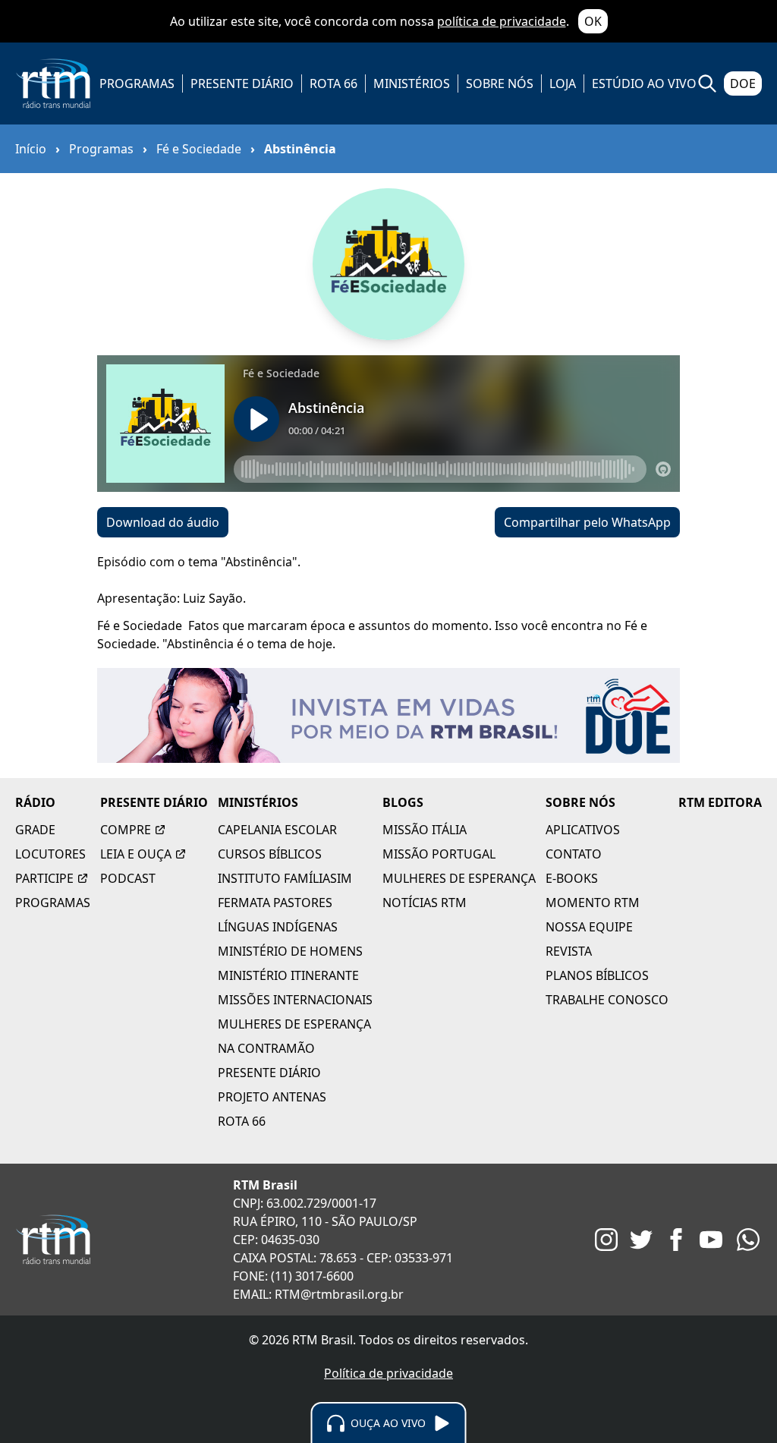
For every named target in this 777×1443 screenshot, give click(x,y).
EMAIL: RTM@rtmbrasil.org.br (318, 1294)
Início (30, 148)
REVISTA (569, 951)
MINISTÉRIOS (411, 83)
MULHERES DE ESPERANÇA (294, 1024)
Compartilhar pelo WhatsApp (587, 522)
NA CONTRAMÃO (266, 1048)
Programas (101, 148)
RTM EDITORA (720, 802)
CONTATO (574, 854)
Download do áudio (162, 522)
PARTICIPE (44, 878)
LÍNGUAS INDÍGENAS (278, 926)
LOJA (562, 83)
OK (593, 21)
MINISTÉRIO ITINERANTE (288, 975)
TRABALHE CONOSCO (607, 999)
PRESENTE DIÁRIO (242, 83)
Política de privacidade (388, 1373)
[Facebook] (676, 1239)
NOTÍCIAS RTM (424, 902)
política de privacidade (501, 21)
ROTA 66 (333, 83)
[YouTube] (711, 1239)
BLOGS (402, 802)
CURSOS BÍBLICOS (270, 854)
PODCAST (128, 878)
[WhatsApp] (748, 1239)
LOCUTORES (50, 854)
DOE (743, 83)
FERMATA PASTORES (275, 902)
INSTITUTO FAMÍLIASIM (285, 878)
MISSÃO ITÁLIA (424, 829)
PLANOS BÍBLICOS (597, 975)
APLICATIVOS (583, 829)
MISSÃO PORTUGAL (438, 854)
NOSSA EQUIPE (589, 926)
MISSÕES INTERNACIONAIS (295, 999)
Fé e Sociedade (198, 148)
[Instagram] (606, 1239)
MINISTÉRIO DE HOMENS (290, 951)
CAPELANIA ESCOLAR (277, 829)
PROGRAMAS (137, 83)
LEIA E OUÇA (135, 854)
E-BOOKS (572, 878)
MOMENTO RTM (593, 902)
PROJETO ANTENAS (272, 1097)
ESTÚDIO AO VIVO (644, 83)
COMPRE (125, 829)
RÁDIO (35, 802)
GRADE (35, 829)
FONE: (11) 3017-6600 (293, 1276)
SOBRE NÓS (499, 83)
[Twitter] (641, 1239)
